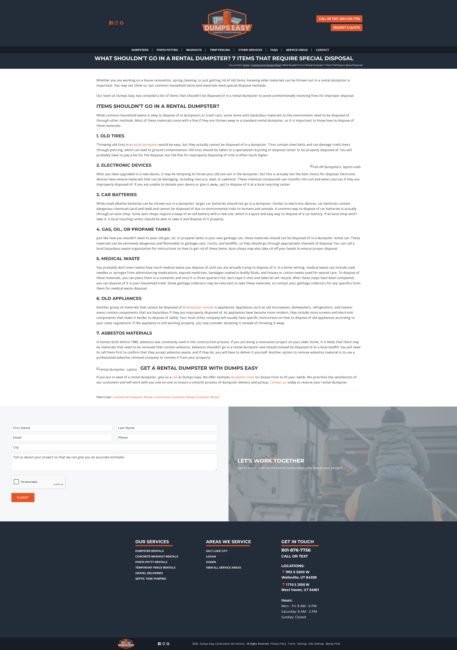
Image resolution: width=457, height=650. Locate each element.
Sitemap (302, 643)
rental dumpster (145, 144)
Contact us (278, 382)
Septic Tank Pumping (150, 578)
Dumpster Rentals (149, 550)
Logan (211, 556)
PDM (337, 643)
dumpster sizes (242, 377)
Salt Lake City (217, 550)
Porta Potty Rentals (151, 562)
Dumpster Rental (207, 397)
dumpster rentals (200, 307)
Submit (23, 497)
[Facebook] (111, 23)
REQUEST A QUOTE (346, 27)
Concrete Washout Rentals (156, 556)
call (174, 377)
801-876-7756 (296, 550)
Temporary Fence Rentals (155, 567)
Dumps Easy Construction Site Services (222, 643)
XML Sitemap (316, 643)
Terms (291, 643)
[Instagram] (116, 23)
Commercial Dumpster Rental (132, 397)
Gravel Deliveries (149, 573)
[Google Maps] (121, 23)
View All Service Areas (223, 567)
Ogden (211, 562)
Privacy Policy (278, 643)
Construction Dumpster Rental (174, 397)
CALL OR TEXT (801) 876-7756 (339, 19)
